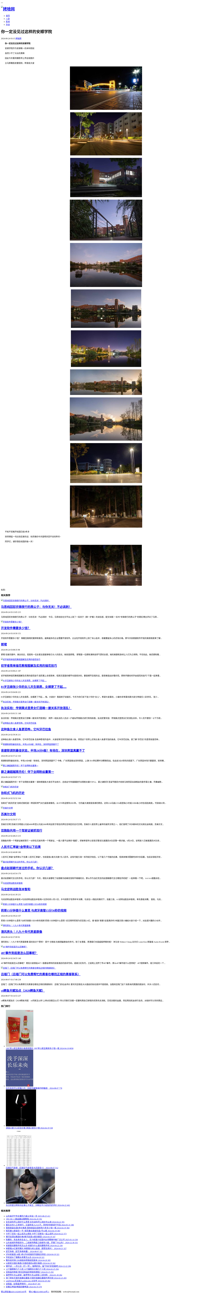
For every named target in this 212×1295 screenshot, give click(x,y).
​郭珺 (4, 644)
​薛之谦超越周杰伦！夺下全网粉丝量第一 (27, 771)
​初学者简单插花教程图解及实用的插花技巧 (29, 665)
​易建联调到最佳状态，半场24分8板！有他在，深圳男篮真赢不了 (43, 750)
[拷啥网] (8, 9)
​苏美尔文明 (8, 814)
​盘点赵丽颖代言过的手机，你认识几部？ (27, 868)
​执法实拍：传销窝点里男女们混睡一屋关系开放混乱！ (36, 708)
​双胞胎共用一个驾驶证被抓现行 (21, 830)
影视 (8, 22)
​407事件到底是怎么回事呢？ (19, 953)
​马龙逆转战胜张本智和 (15, 889)
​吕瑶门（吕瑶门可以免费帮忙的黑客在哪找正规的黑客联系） (40, 974)
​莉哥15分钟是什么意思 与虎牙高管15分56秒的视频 (33, 910)
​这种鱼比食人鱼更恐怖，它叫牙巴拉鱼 (26, 729)
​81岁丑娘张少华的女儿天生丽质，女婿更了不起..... (33, 686)
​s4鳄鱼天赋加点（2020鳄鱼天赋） (23, 990)
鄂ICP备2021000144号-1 (39, 1292)
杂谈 (8, 25)
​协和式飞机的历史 (13, 793)
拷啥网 (18, 38)
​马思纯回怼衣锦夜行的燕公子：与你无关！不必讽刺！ (36, 606)
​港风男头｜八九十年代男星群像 (21, 931)
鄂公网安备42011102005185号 (13, 1292)
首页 (8, 16)
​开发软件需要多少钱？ (15, 628)
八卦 (8, 19)
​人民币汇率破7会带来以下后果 (21, 846)
